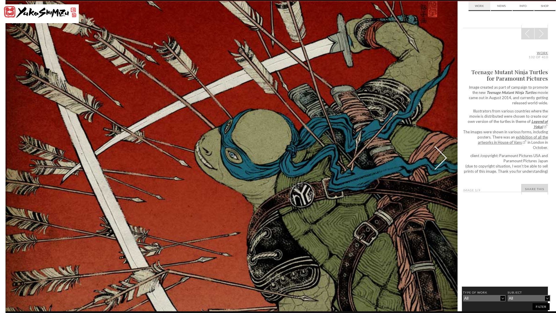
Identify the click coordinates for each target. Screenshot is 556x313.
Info (523, 6)
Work (479, 6)
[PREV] (541, 33)
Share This (534, 189)
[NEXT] (528, 33)
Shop (544, 6)
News (501, 6)
